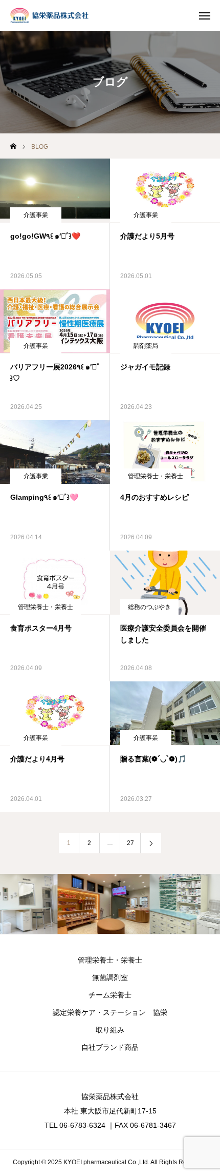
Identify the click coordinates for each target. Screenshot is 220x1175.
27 (130, 843)
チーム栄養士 (110, 995)
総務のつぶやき (149, 607)
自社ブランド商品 (110, 1047)
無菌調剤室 (110, 977)
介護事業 (36, 215)
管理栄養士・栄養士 (155, 476)
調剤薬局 (146, 345)
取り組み (110, 1030)
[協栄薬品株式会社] (49, 15)
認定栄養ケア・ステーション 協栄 (110, 1012)
